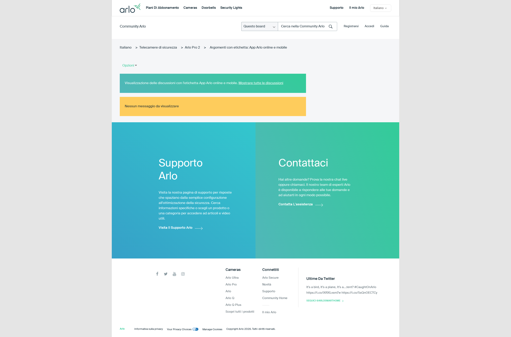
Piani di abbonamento (162, 8)
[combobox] (307, 26)
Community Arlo (133, 26)
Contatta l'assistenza (295, 204)
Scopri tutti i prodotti (240, 311)
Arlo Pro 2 (192, 47)
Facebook (157, 273)
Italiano (126, 47)
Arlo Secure (270, 277)
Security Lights (231, 8)
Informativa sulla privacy (148, 329)
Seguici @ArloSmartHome (323, 301)
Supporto (336, 8)
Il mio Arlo (356, 8)
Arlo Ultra (232, 277)
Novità (266, 284)
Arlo (228, 291)
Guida (384, 26)
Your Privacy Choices (179, 329)
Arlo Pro (231, 284)
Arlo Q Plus (233, 304)
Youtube (174, 273)
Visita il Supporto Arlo (175, 228)
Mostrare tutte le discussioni (261, 83)
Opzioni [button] (128, 65)
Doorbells (209, 8)
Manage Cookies (212, 329)
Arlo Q (230, 298)
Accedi (369, 26)
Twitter (165, 273)
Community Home (274, 298)
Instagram (182, 273)
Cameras (190, 8)
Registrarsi (351, 26)
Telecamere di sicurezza (158, 47)
